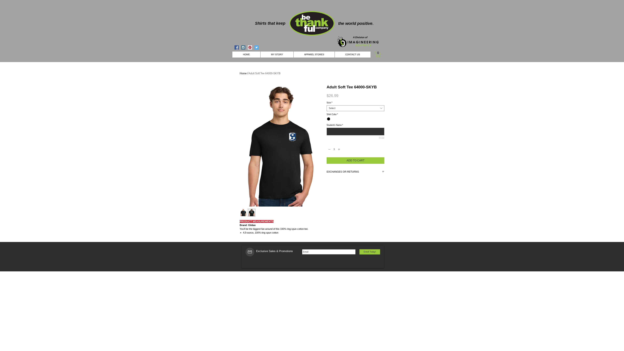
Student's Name (335, 125)
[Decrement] (329, 149)
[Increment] (339, 149)
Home (243, 73)
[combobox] (355, 108)
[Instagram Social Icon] (243, 47)
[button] (378, 54)
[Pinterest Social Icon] (250, 47)
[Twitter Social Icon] (256, 47)
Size (329, 102)
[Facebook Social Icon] (236, 47)
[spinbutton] (334, 149)
